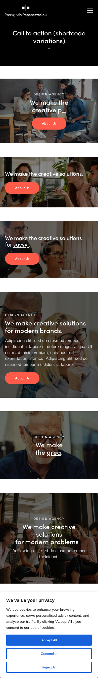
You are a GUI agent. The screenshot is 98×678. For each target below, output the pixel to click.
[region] (49, 635)
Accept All (49, 640)
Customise (49, 654)
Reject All (49, 667)
